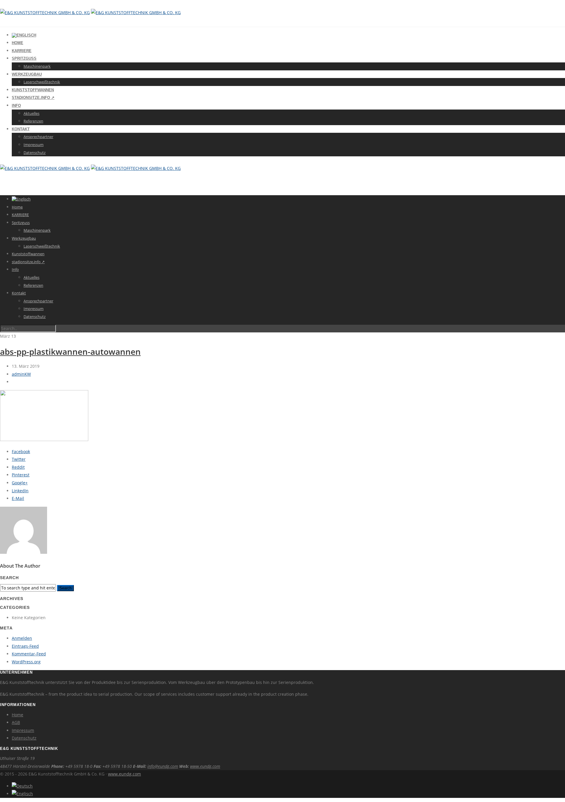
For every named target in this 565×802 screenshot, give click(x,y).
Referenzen (33, 121)
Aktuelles (31, 113)
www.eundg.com (205, 766)
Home (17, 43)
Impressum (34, 144)
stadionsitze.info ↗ (33, 97)
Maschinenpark (37, 66)
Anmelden (22, 638)
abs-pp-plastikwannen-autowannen (70, 351)
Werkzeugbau (27, 74)
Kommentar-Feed (29, 654)
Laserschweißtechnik (42, 81)
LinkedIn (20, 490)
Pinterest (20, 475)
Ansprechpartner (38, 136)
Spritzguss (24, 58)
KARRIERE (21, 51)
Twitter (19, 459)
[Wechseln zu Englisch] (24, 35)
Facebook (21, 451)
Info (16, 105)
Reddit (18, 467)
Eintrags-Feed (25, 646)
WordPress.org (26, 662)
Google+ (20, 482)
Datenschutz (35, 152)
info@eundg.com (162, 766)
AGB (16, 722)
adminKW (21, 374)
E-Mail (18, 498)
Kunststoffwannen (33, 90)
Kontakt (21, 129)
